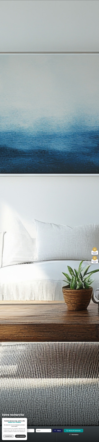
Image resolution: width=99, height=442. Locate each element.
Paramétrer (8, 436)
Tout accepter (20, 436)
